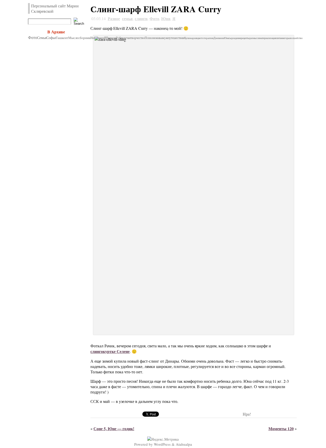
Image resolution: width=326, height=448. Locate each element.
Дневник (218, 38)
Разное (114, 18)
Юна (226, 38)
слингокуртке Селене (110, 351)
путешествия (176, 38)
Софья (51, 37)
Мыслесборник (79, 37)
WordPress (162, 444)
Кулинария (190, 38)
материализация (268, 38)
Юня (165, 18)
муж (165, 38)
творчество (137, 38)
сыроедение (235, 38)
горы (287, 38)
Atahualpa (184, 444)
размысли (255, 38)
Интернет (97, 38)
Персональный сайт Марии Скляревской (55, 8)
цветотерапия (205, 38)
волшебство (296, 38)
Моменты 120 (281, 428)
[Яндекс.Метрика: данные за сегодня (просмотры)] (163, 439)
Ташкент (62, 37)
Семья (41, 37)
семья (127, 18)
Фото (32, 37)
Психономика (153, 38)
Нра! (247, 414)
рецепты (245, 38)
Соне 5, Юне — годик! (113, 428)
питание (280, 38)
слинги (141, 18)
